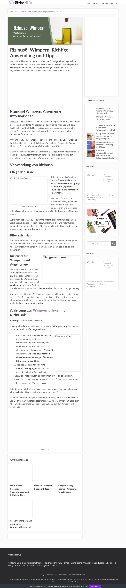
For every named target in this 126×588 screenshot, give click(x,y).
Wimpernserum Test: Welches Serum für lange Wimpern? (105, 136)
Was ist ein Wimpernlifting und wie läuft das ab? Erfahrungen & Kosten (105, 154)
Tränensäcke (113, 3)
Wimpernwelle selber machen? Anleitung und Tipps (105, 144)
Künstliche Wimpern (28, 288)
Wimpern (88, 3)
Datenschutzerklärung (77, 575)
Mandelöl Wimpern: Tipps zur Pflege (104, 118)
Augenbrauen (96, 3)
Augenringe (105, 3)
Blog (42, 575)
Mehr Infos (84, 586)
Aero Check (15, 12)
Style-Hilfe (69, 584)
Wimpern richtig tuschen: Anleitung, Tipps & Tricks (104, 110)
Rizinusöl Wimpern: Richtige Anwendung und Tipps (44, 12)
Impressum (63, 575)
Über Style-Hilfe (51, 575)
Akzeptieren (95, 586)
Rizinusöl (14, 121)
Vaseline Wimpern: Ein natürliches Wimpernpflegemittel (105, 127)
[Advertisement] (45, 90)
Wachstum (73, 177)
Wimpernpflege (46, 310)
